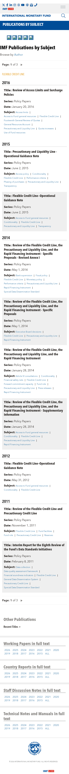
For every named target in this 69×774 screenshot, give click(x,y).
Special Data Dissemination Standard (21, 292)
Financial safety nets (13, 380)
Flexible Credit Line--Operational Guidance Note (29, 197)
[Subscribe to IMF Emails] (31, 5)
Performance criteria (36, 178)
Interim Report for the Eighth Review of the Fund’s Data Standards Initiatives (34, 547)
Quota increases (46, 129)
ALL (47, 654)
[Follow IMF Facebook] (7, 5)
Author (18, 54)
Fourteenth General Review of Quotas (22, 121)
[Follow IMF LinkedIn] (11, 5)
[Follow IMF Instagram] (14, 5)
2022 (40, 650)
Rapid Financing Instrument (17, 288)
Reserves (48, 535)
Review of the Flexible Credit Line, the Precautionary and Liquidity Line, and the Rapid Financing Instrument (33, 353)
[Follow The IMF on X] (3, 5)
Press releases (44, 388)
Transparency (10, 186)
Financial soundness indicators (18, 575)
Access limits (22, 112)
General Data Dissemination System (21, 580)
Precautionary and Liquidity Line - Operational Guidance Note (30, 153)
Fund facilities (45, 531)
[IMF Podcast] (27, 5)
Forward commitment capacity (18, 384)
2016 (31, 654)
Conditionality (39, 174)
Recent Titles (11, 626)
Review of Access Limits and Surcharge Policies (33, 92)
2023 (31, 650)
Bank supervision (24, 276)
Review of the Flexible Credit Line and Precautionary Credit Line (33, 510)
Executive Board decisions (28, 332)
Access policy (22, 174)
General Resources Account (17, 125)
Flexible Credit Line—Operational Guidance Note (29, 465)
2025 (15, 650)
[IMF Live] (49, 768)
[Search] (63, 16)
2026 (7, 650)
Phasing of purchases (14, 182)
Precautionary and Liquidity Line (19, 129)
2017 (23, 654)
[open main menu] (63, 7)
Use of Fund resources (14, 133)
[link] (9, 37)
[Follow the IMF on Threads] (18, 5)
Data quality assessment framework (21, 571)
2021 (48, 650)
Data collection (23, 567)
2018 (15, 654)
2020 (56, 650)
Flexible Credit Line (49, 116)
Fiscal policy (41, 276)
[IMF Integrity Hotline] (35, 5)
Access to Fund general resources (20, 116)
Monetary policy (34, 280)
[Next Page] (20, 64)
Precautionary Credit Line (29, 535)
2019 (7, 654)
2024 (23, 650)
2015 (40, 654)
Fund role (41, 384)
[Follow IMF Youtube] (22, 5)
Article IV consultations (27, 376)
